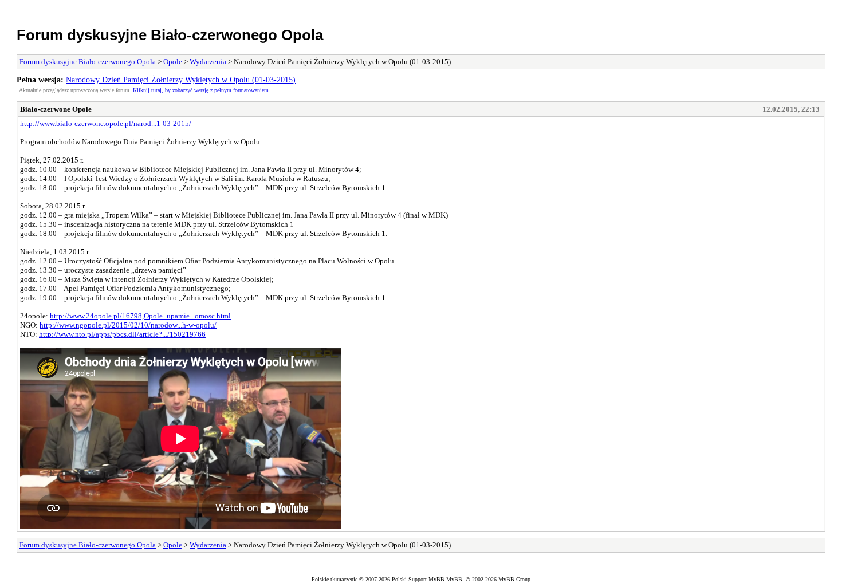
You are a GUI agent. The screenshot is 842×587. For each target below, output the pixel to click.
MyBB (454, 579)
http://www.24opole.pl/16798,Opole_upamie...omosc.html (140, 316)
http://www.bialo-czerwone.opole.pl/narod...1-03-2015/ (105, 123)
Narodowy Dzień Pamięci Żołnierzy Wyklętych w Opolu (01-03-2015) (181, 79)
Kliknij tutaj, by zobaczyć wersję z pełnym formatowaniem (201, 90)
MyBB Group (514, 579)
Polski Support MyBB (418, 579)
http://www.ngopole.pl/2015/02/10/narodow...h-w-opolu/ (128, 325)
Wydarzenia (208, 61)
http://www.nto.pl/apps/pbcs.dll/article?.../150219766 (122, 334)
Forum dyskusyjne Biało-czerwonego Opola (170, 35)
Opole (172, 61)
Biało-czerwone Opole (56, 109)
